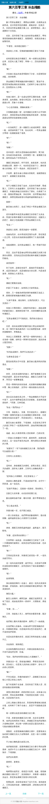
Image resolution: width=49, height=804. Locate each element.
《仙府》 (21, 2)
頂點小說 (4, 2)
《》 (20, 13)
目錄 (24, 794)
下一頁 (41, 794)
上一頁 (8, 794)
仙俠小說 (13, 2)
